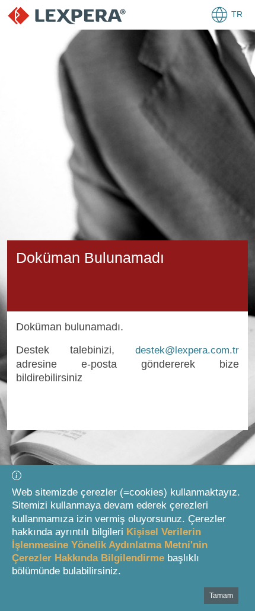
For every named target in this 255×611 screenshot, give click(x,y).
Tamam (221, 595)
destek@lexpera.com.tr (187, 350)
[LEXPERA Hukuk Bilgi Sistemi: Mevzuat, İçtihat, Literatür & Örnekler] (66, 15)
